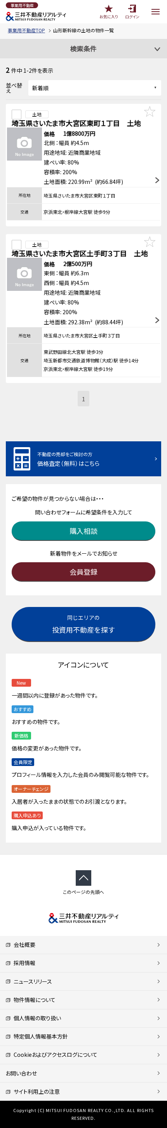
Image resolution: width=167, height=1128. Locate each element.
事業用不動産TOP (26, 30)
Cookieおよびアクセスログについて (54, 1054)
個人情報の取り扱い (36, 1018)
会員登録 (83, 572)
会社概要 (23, 944)
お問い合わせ (21, 1073)
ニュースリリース (31, 981)
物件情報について (33, 1000)
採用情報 (23, 963)
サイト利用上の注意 (35, 1091)
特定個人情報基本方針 (39, 1036)
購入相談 (83, 531)
